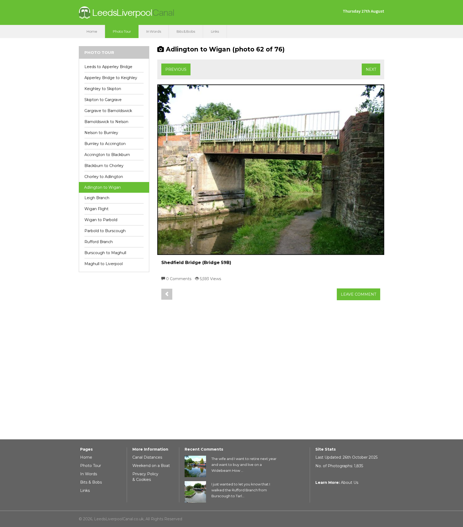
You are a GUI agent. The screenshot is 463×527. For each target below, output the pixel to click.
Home (92, 31)
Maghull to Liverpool (103, 263)
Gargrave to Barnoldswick (108, 110)
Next (371, 69)
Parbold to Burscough (105, 230)
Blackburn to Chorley (104, 165)
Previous (175, 69)
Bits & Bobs (186, 31)
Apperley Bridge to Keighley (110, 77)
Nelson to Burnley (101, 132)
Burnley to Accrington (105, 143)
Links (215, 31)
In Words (153, 31)
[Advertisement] (114, 357)
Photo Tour (122, 31)
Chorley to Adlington (103, 176)
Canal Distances (147, 457)
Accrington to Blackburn (107, 154)
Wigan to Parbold (100, 219)
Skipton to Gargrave (103, 99)
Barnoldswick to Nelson (106, 121)
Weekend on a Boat (151, 465)
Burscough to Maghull (105, 252)
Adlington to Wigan (102, 187)
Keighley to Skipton (102, 88)
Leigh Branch (96, 197)
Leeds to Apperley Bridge (108, 66)
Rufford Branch (98, 241)
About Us (349, 482)
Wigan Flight (96, 208)
